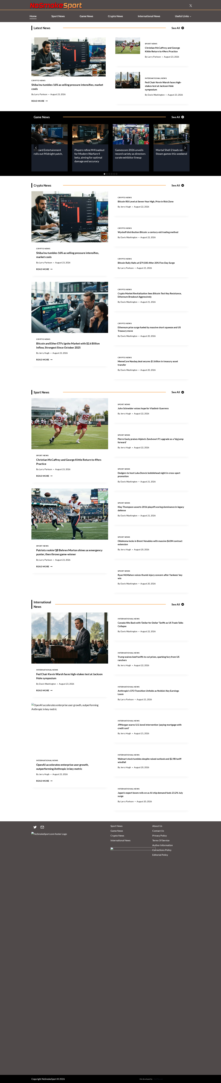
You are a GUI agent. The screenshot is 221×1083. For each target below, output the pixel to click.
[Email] (42, 827)
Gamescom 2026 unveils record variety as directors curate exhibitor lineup (130, 153)
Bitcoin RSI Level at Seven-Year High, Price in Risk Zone (145, 201)
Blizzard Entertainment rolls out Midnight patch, (48, 151)
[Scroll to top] (213, 1066)
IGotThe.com (158, 1079)
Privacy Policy (159, 835)
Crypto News (115, 16)
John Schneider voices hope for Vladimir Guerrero (143, 408)
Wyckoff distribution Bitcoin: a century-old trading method (148, 232)
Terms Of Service (160, 840)
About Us (157, 825)
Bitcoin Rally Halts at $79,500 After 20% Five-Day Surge (146, 262)
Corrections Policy (161, 849)
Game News (86, 16)
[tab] (104, 174)
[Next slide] (185, 147)
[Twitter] (35, 827)
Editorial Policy (160, 854)
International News (149, 16)
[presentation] (68, 56)
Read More (39, 101)
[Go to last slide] (36, 147)
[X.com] (190, 5)
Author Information (162, 845)
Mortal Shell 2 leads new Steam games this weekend (171, 151)
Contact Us (158, 830)
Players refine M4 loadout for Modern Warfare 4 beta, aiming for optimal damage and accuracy (89, 155)
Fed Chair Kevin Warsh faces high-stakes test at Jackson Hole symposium (163, 86)
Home (33, 16)
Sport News (58, 16)
